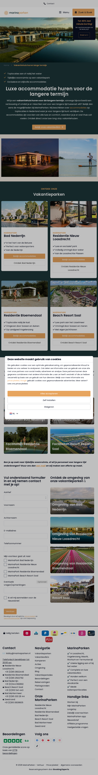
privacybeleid (13, 380)
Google (23, 380)
